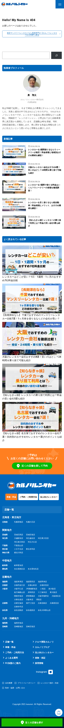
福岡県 (5, 623)
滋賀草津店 (18, 582)
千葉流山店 (18, 545)
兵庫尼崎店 (42, 603)
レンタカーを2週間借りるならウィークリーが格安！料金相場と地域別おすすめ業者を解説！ (44, 152)
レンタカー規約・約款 (49, 683)
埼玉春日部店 (19, 542)
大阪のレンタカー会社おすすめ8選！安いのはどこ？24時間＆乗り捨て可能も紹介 (44, 170)
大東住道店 (18, 600)
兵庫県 (5, 603)
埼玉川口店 (32, 542)
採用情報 (39, 663)
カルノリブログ (42, 647)
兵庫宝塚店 (18, 603)
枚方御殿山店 (19, 592)
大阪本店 (29, 600)
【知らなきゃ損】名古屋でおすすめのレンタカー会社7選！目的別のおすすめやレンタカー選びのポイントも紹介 (32, 437)
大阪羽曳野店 (43, 596)
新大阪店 (52, 589)
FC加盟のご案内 (13, 663)
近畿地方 (7, 577)
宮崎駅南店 (18, 626)
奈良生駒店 (18, 610)
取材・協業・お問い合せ (15, 688)
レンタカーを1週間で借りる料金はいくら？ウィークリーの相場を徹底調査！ (44, 188)
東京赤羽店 (30, 549)
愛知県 (5, 569)
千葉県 (5, 545)
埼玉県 (5, 538)
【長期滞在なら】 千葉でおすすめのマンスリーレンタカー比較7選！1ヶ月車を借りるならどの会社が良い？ (31, 317)
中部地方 (7, 560)
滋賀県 (5, 582)
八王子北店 (18, 549)
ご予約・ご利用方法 (28, 497)
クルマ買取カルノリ (44, 641)
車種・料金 (11, 497)
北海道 (5, 522)
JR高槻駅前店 (31, 589)
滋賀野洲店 (42, 582)
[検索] (56, 55)
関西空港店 (18, 596)
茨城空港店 (30, 535)
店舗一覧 (9, 641)
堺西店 (39, 600)
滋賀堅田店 (30, 582)
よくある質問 (11, 657)
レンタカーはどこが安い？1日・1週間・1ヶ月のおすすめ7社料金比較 (31, 278)
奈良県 (5, 610)
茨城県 (5, 535)
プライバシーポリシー (26, 683)
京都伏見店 (44, 585)
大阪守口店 (18, 589)
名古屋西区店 (19, 569)
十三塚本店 (42, 592)
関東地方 (7, 530)
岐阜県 (5, 565)
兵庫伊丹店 (18, 607)
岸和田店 (31, 592)
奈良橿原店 (30, 610)
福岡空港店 (18, 623)
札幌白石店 (30, 522)
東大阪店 (53, 592)
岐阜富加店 (18, 565)
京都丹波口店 (19, 585)
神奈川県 (5, 553)
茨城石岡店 (18, 535)
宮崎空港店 (30, 626)
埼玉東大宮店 (43, 538)
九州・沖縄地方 (10, 618)
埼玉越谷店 (30, 538)
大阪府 (5, 589)
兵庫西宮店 (54, 603)
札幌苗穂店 (18, 522)
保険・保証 (40, 657)
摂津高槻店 (30, 596)
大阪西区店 (56, 596)
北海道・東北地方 (11, 517)
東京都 (5, 549)
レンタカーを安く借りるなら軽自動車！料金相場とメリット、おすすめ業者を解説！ (44, 205)
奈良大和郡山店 (44, 610)
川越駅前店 (18, 538)
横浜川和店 (18, 553)
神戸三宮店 (30, 603)
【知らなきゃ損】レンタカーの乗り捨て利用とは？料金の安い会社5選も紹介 (44, 223)
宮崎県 (5, 626)
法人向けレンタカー (49, 497)
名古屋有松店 (33, 569)
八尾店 (43, 589)
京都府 (5, 585)
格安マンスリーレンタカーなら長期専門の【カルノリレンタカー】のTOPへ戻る (32, 34)
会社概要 (8, 683)
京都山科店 (32, 585)
